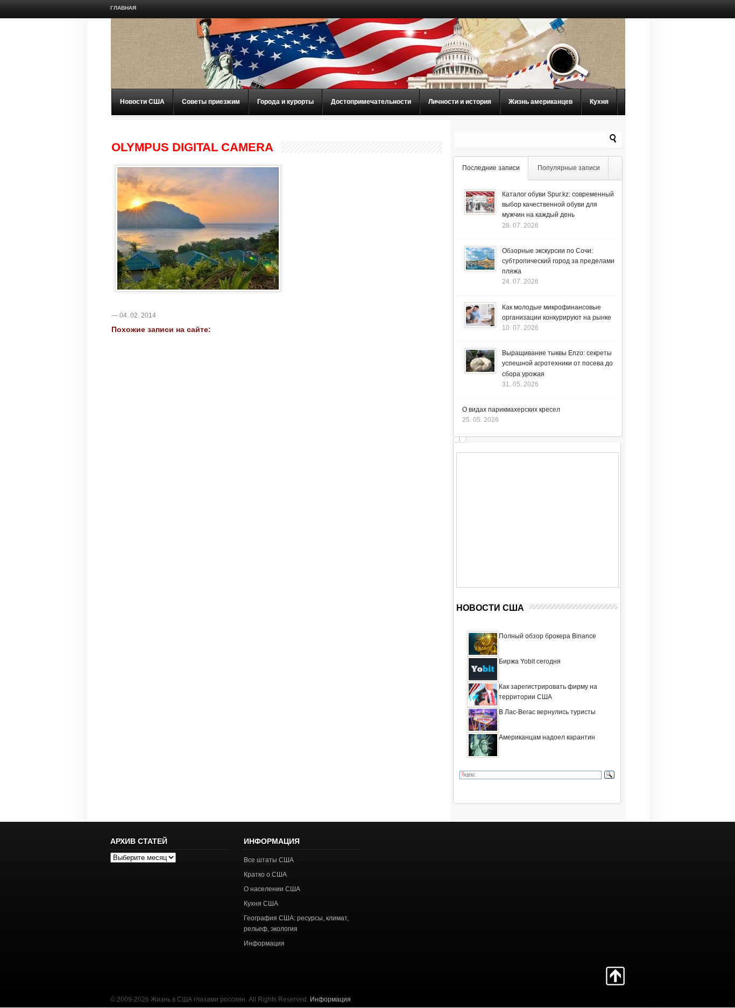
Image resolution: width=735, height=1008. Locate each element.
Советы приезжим (211, 101)
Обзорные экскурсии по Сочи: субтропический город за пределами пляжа (558, 261)
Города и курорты (285, 101)
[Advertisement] (537, 520)
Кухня (599, 101)
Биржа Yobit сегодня (530, 661)
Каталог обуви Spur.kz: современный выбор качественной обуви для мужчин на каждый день (558, 204)
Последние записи (491, 168)
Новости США (142, 101)
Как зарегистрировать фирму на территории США (548, 692)
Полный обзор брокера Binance (547, 636)
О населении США (272, 889)
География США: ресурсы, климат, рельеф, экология (296, 923)
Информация (264, 943)
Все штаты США (269, 860)
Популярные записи (569, 168)
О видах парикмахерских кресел (511, 409)
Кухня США (261, 903)
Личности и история (459, 101)
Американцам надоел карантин (547, 737)
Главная (123, 8)
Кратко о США (265, 874)
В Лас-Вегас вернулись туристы (547, 712)
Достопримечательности (371, 101)
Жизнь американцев (540, 101)
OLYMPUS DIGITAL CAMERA (192, 147)
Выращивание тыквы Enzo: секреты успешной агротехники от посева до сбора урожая (557, 363)
